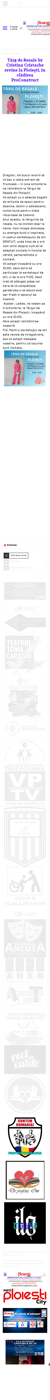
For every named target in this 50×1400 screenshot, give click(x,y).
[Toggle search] (5, 3)
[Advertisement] (25, 145)
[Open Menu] (5, 28)
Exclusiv (15, 53)
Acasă (5, 53)
